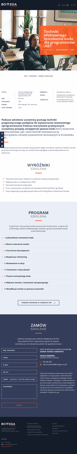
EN (74, 5)
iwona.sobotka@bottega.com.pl (55, 364)
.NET (72, 50)
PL (72, 5)
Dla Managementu (58, 426)
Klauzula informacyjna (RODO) (37, 434)
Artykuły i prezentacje (60, 431)
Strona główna (32, 423)
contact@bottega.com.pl (10, 444)
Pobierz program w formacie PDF (37, 303)
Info (26, 76)
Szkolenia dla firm (33, 429)
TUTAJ (57, 392)
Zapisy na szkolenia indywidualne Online (34, 426)
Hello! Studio (15, 431)
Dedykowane (61, 50)
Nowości (55, 433)
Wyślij (19, 405)
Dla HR (54, 423)
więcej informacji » (7, 446)
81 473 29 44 (6, 442)
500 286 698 (47, 362)
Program (33, 76)
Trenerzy (55, 428)
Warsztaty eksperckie (34, 432)
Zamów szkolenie (45, 76)
